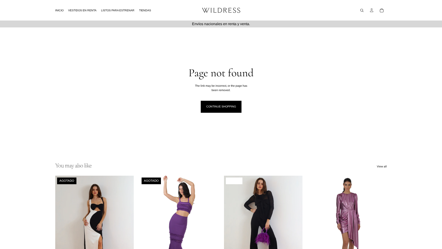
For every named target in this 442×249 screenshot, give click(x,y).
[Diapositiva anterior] (62, 225)
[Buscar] (362, 10)
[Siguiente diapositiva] (127, 225)
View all (382, 166)
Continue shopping (221, 106)
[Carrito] (382, 10)
